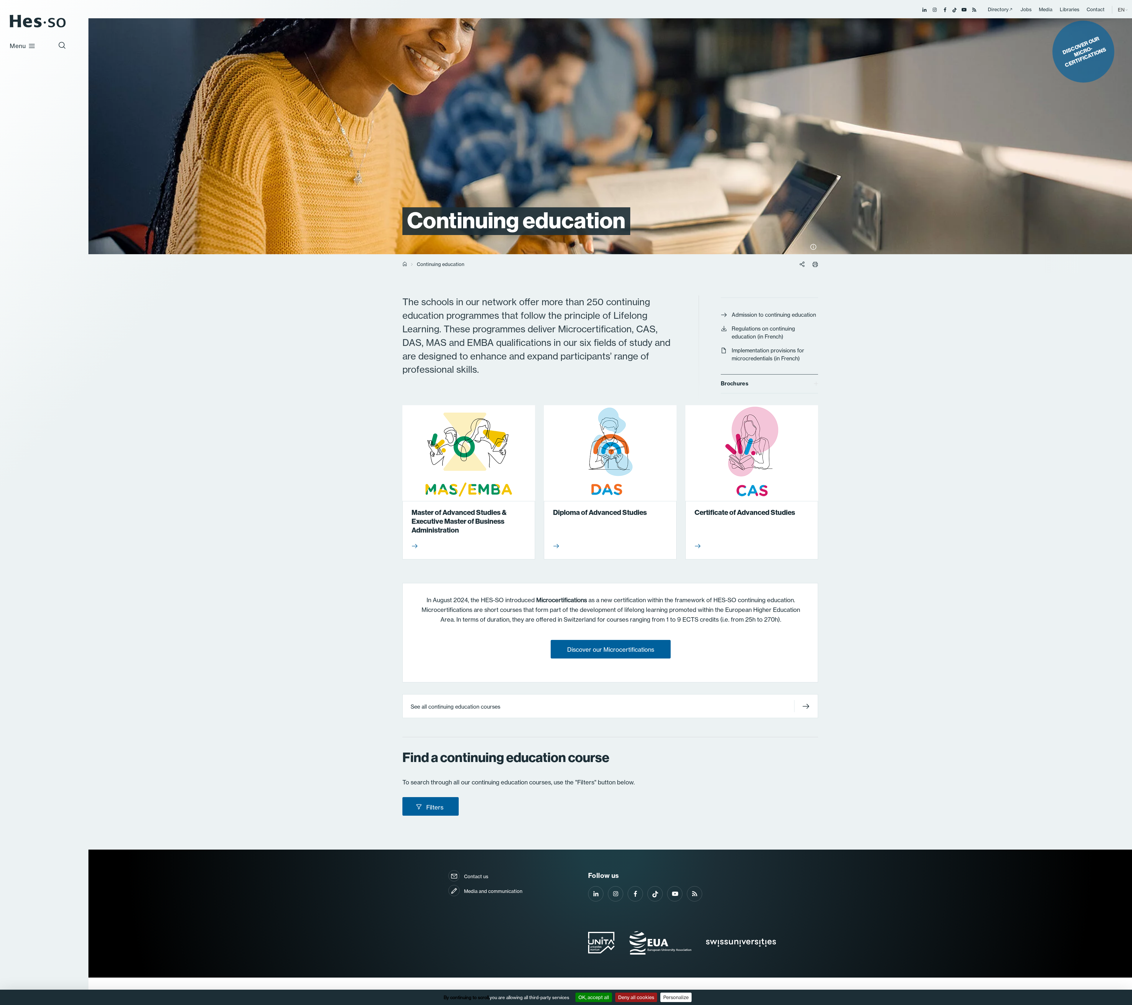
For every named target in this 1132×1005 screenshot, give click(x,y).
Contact (1096, 9)
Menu (18, 46)
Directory (998, 9)
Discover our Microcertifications (610, 649)
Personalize (676, 997)
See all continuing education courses (455, 706)
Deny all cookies (636, 997)
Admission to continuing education (774, 314)
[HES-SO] (38, 27)
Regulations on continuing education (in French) (763, 332)
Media (1045, 9)
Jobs (1026, 9)
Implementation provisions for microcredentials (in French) (768, 354)
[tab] (769, 384)
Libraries (1069, 9)
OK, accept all (593, 997)
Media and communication (493, 891)
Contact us (476, 876)
